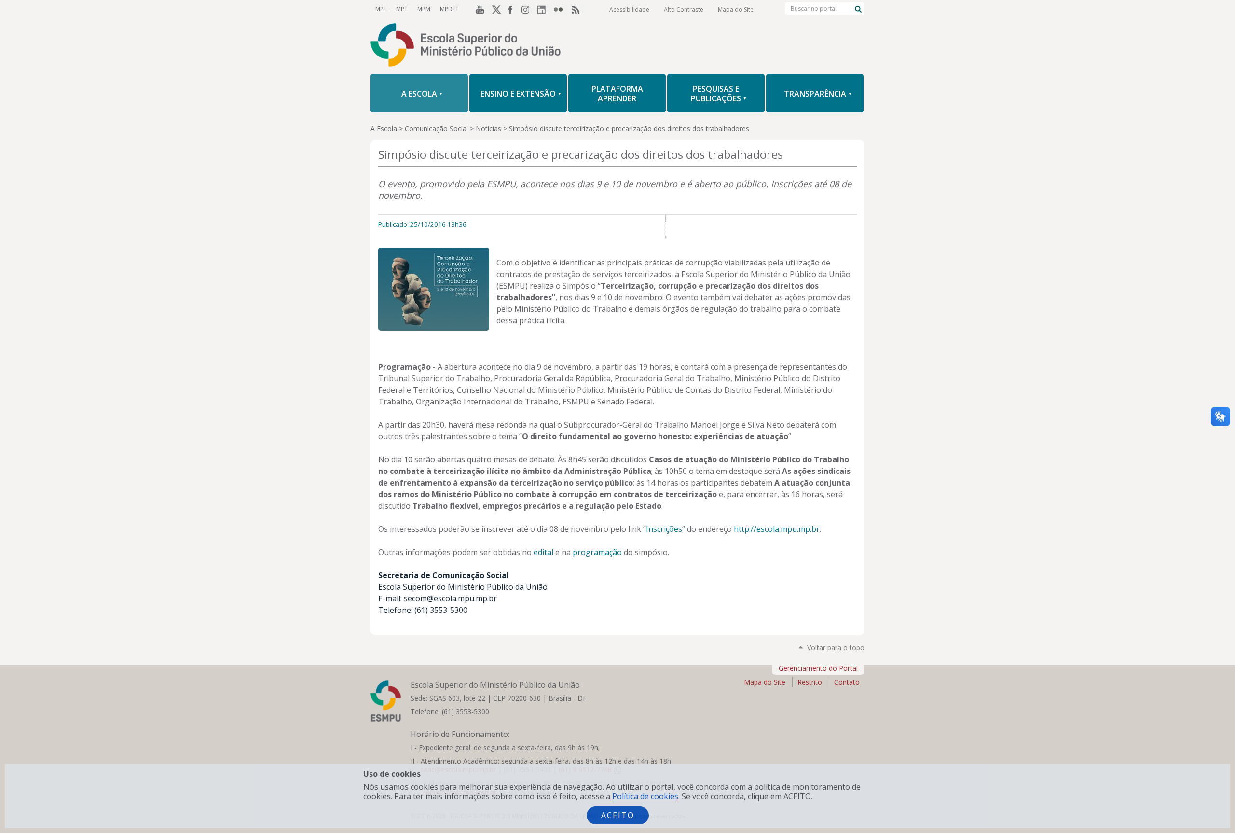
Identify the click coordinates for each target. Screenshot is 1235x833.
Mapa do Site (736, 9)
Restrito (809, 682)
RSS (577, 9)
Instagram (528, 9)
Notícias (488, 128)
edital (543, 552)
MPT (402, 9)
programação (597, 552)
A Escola (383, 128)
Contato (847, 682)
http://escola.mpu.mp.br (777, 529)
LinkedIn (544, 9)
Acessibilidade (629, 9)
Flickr (560, 9)
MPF (380, 9)
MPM (423, 9)
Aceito (617, 815)
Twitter (495, 9)
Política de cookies (645, 796)
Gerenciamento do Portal (818, 668)
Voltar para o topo (835, 647)
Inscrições (664, 529)
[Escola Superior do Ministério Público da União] (617, 45)
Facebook (511, 9)
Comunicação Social (436, 128)
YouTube (478, 9)
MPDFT (449, 9)
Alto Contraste (683, 9)
